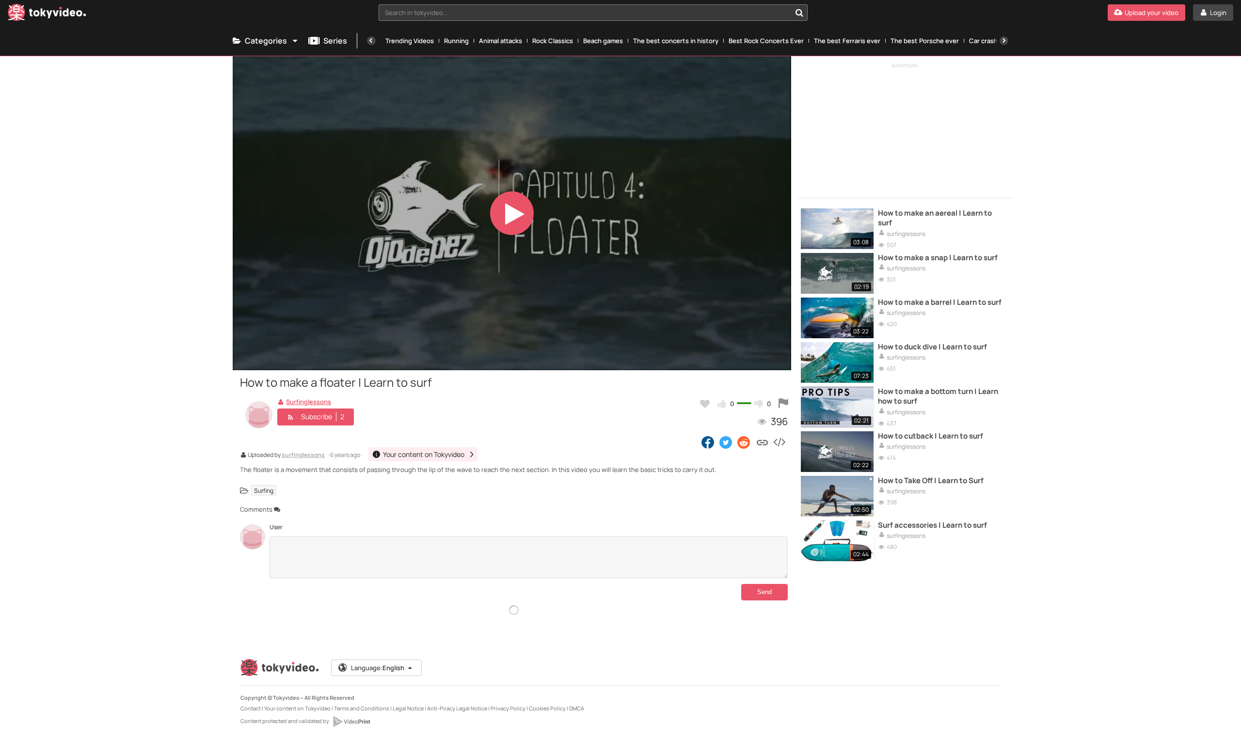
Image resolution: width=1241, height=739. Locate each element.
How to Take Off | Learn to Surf (931, 481)
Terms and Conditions (361, 708)
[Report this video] (783, 403)
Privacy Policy (508, 708)
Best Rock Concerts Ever (766, 40)
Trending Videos (409, 40)
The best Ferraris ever (847, 40)
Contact (250, 708)
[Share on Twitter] (725, 442)
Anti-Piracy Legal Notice (457, 708)
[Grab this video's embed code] (779, 442)
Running (456, 40)
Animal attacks (500, 40)
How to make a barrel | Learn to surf (940, 302)
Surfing (263, 491)
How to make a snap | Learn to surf (938, 258)
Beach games (603, 40)
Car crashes (987, 40)
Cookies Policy (547, 708)
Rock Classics (552, 40)
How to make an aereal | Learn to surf (935, 218)
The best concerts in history (675, 40)
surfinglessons (303, 455)
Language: (377, 667)
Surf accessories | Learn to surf (932, 525)
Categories (266, 40)
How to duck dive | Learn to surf (932, 347)
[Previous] (371, 40)
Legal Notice (408, 708)
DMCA (576, 708)
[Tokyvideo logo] (47, 14)
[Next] (1004, 40)
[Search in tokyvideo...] (799, 12)
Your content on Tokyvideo (297, 708)
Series (335, 40)
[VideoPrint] (351, 721)
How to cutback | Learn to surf (930, 436)
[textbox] (585, 12)
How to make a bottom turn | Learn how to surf (938, 396)
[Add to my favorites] (705, 403)
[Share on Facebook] (707, 442)
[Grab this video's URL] (762, 442)
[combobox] (593, 12)
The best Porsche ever (925, 40)
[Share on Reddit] (744, 442)
